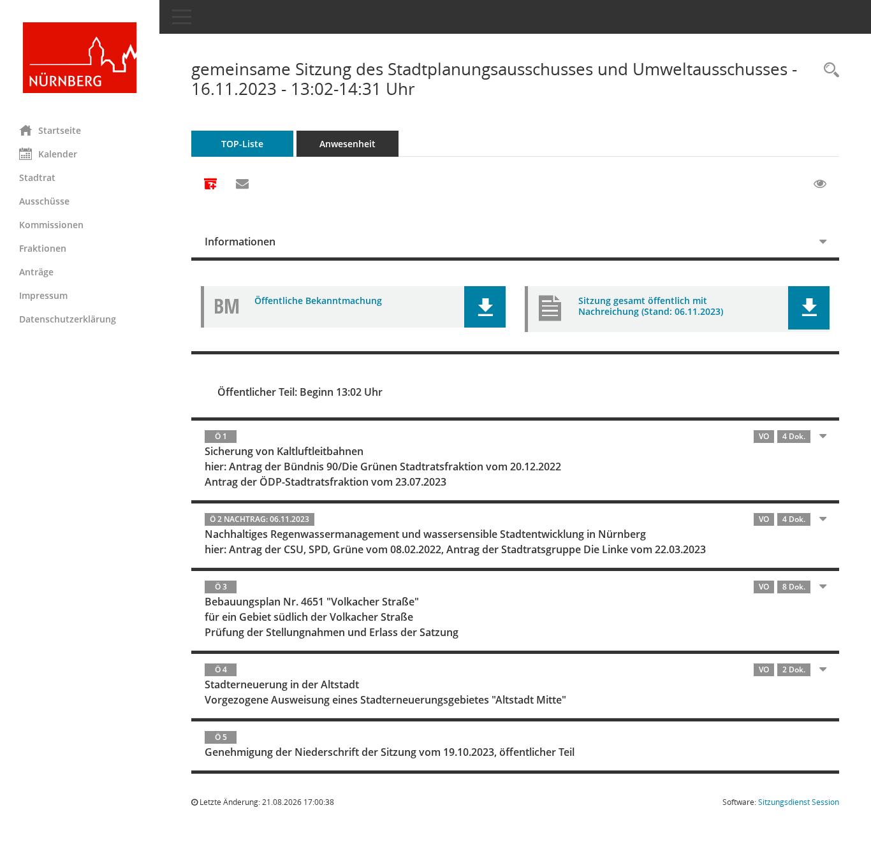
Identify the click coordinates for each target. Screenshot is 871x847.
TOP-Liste (242, 144)
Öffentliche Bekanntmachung (318, 300)
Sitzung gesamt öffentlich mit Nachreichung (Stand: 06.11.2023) (650, 305)
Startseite (59, 130)
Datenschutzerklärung (67, 319)
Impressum (43, 295)
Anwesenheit (347, 144)
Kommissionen (51, 225)
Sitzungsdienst (798, 802)
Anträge (36, 272)
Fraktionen (42, 248)
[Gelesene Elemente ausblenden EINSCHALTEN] (820, 184)
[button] (485, 307)
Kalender (57, 154)
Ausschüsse (44, 201)
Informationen (240, 242)
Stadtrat (37, 177)
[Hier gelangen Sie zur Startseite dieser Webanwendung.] (79, 57)
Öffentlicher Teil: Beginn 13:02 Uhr (300, 392)
